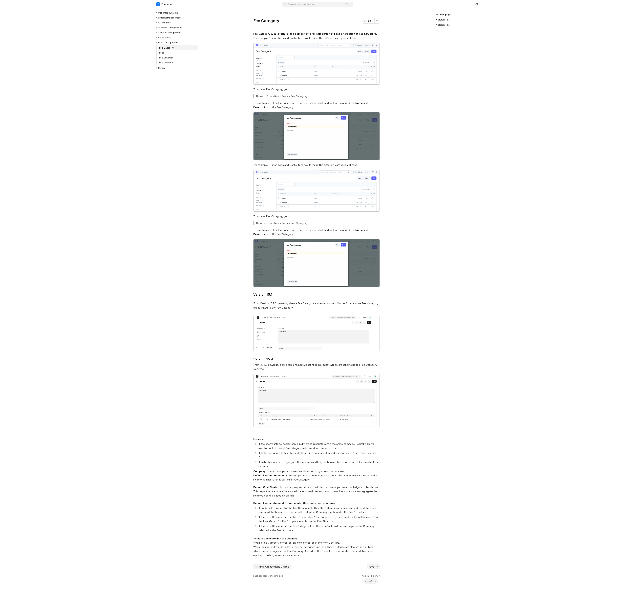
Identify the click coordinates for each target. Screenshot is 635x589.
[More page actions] (377, 20)
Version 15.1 (443, 19)
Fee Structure (357, 512)
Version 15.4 (443, 24)
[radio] (366, 581)
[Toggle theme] (476, 4)
